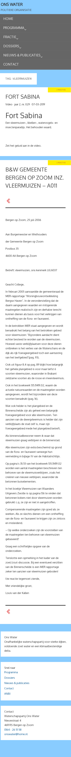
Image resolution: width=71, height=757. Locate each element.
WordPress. (55, 753)
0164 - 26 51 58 (12, 729)
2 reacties (61, 90)
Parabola (41, 753)
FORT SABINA (22, 96)
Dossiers (9, 677)
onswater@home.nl (16, 734)
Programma (11, 672)
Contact (9, 688)
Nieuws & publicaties (16, 683)
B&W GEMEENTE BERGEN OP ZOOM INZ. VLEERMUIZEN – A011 (34, 177)
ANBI (7, 693)
